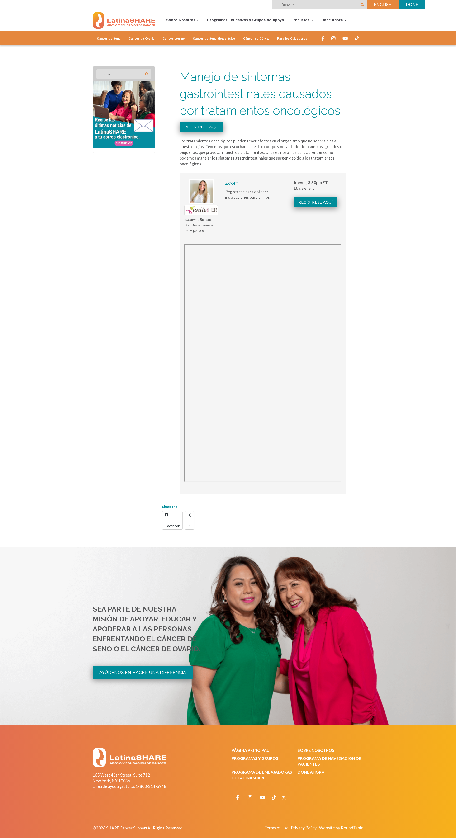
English (383, 4)
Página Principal (250, 750)
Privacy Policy (304, 827)
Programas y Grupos (255, 758)
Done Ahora (332, 20)
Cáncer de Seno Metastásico (214, 39)
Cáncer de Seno (108, 39)
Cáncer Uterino (174, 39)
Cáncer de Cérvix (256, 39)
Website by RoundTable (341, 827)
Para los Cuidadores (292, 39)
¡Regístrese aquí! (201, 127)
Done (412, 4)
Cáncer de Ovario (141, 39)
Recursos (301, 20)
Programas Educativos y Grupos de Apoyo (245, 20)
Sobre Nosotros (181, 20)
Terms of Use (276, 827)
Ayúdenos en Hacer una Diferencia (142, 672)
